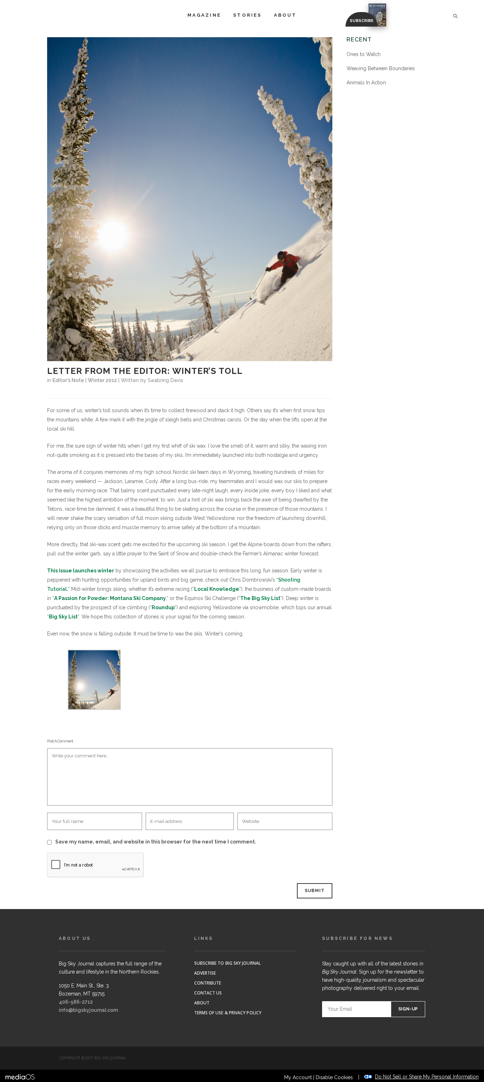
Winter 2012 (102, 380)
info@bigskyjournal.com (88, 1010)
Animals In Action (366, 82)
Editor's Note (68, 380)
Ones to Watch (364, 54)
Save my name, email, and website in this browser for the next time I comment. (155, 842)
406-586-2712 (76, 1002)
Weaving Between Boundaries (381, 68)
